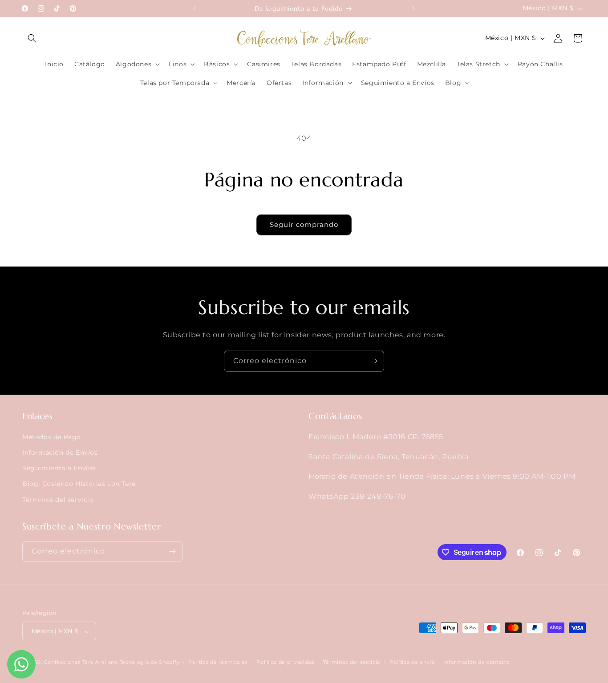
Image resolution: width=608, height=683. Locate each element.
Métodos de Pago (51, 437)
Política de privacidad (285, 662)
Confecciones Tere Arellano (81, 662)
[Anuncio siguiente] (413, 8)
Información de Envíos (60, 453)
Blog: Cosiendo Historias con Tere (79, 484)
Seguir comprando (304, 224)
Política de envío (412, 662)
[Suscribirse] (374, 361)
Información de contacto (476, 662)
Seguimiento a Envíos (59, 468)
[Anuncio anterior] (194, 8)
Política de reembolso (218, 662)
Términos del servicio (58, 500)
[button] (32, 38)
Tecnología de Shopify (150, 662)
